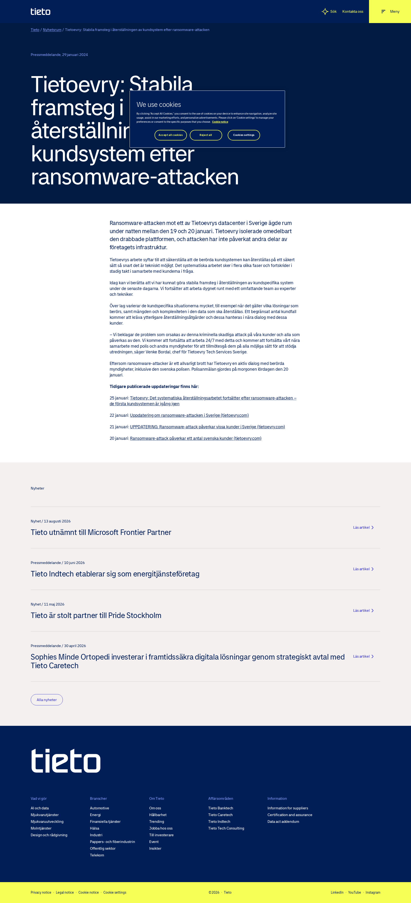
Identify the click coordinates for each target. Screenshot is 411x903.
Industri (96, 835)
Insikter (155, 848)
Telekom (97, 855)
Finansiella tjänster (105, 821)
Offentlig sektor (103, 848)
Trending (156, 821)
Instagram (373, 892)
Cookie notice (88, 892)
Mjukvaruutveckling (47, 821)
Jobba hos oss (161, 828)
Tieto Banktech (220, 808)
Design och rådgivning (49, 835)
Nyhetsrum (52, 29)
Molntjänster (41, 828)
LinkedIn (337, 892)
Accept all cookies (171, 135)
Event (154, 842)
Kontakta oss (352, 11)
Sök (333, 11)
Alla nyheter (47, 699)
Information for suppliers (288, 808)
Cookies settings (244, 135)
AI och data (40, 808)
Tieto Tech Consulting (226, 828)
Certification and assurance (290, 815)
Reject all (206, 135)
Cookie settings (114, 892)
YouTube (354, 892)
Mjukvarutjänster (45, 815)
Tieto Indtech (219, 821)
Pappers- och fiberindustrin (112, 842)
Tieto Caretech (220, 815)
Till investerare (161, 835)
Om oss (155, 808)
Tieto (35, 29)
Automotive (99, 808)
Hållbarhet (158, 815)
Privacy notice (41, 892)
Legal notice (65, 892)
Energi (95, 815)
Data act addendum (283, 821)
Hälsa (94, 828)
